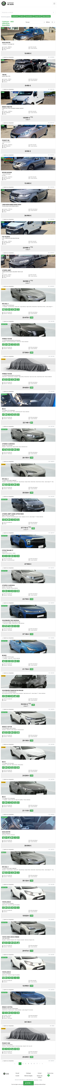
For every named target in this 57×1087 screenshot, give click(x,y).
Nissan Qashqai (46, 16)
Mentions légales (28, 1075)
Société (17, 1075)
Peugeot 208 (38, 16)
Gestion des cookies (39, 1076)
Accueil (17, 1073)
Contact (39, 1073)
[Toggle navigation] (54, 3)
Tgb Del (22, 16)
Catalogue (28, 1073)
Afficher (48, 22)
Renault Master (29, 16)
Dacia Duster (15, 16)
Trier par (27, 22)
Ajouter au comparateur (9, 57)
